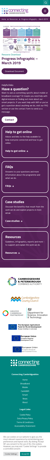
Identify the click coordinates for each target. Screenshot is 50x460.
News (25, 398)
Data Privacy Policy (25, 418)
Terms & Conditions (25, 422)
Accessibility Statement (25, 426)
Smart (25, 394)
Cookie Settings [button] (11, 454)
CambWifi (25, 391)
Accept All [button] (25, 454)
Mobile (25, 387)
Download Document (14, 71)
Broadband (25, 383)
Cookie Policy (25, 414)
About (25, 402)
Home (25, 379)
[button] (45, 11)
